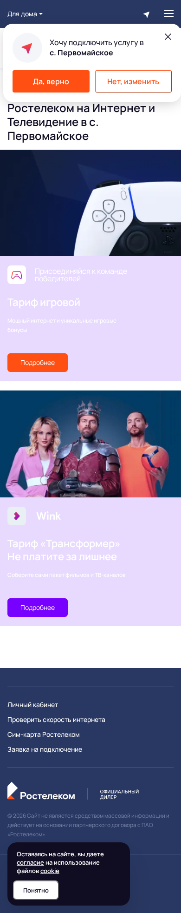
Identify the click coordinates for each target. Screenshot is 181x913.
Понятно (36, 890)
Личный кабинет (32, 704)
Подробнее (37, 362)
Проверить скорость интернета (56, 719)
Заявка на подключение (44, 749)
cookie (49, 871)
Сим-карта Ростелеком (43, 734)
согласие (30, 862)
